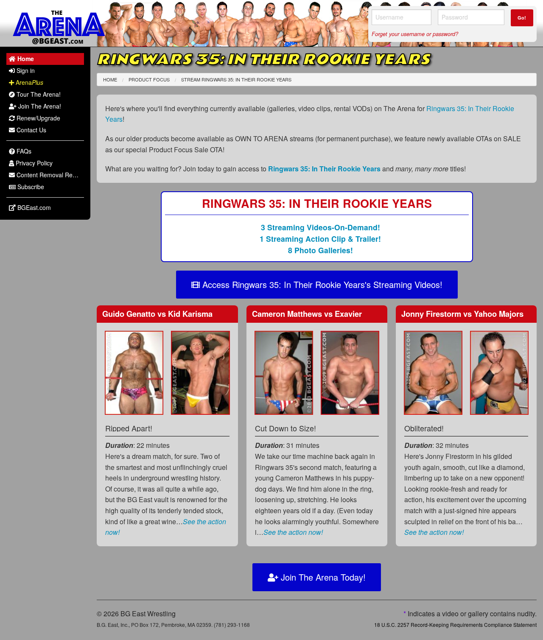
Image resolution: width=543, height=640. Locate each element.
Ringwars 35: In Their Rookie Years (324, 168)
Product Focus (149, 79)
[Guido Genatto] (134, 372)
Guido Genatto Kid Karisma (157, 313)
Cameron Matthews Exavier (307, 313)
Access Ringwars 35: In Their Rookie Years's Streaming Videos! (321, 284)
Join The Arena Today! (322, 577)
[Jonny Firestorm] (433, 372)
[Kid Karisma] (200, 372)
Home (110, 79)
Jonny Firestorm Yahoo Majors (462, 313)
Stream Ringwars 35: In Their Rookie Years (236, 79)
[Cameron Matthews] (284, 372)
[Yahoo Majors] (499, 372)
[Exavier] (350, 372)
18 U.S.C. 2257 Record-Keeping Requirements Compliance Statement (455, 624)
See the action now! (293, 532)
